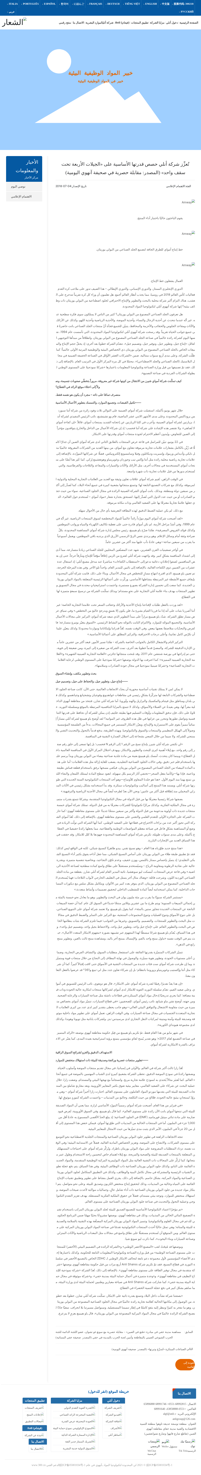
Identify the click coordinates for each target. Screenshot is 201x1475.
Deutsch (113, 3)
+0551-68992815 (176, 1404)
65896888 (149, 1404)
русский (187, 11)
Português (31, 3)
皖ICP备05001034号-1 (159, 1465)
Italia (13, 3)
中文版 (166, 3)
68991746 (160, 1404)
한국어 (65, 3)
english (151, 3)
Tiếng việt (132, 3)
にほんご (79, 3)
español (50, 3)
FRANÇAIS (95, 3)
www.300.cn (39, 1465)
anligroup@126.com (184, 1418)
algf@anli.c (169, 1413)
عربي (12, 11)
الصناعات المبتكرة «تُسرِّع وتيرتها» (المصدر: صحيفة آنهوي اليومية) (149, 1349)
